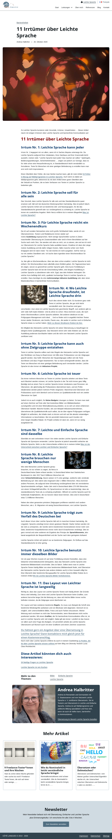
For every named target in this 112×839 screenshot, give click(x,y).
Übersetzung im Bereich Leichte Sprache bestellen (77, 719)
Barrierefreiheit (22, 23)
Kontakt (106, 7)
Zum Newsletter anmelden (56, 824)
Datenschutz (95, 836)
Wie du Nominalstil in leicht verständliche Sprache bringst (53, 770)
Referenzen (90, 7)
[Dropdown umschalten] (72, 7)
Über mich (79, 7)
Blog (99, 7)
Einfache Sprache (65, 676)
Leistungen (65, 7)
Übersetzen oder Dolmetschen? (86, 769)
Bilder (52, 676)
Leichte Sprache (56, 679)
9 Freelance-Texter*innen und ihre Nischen (18, 769)
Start (57, 7)
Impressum (83, 836)
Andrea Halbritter (76, 689)
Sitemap (106, 836)
